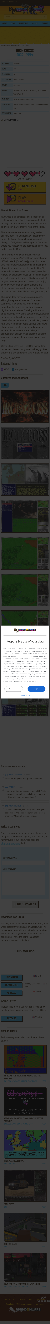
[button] (25, 695)
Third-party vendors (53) (26, 664)
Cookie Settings (20, 681)
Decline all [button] (13, 689)
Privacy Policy (32, 681)
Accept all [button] (36, 688)
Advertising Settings (13, 679)
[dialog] (25, 662)
